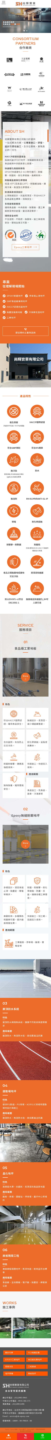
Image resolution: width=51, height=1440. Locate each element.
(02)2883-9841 (20, 1398)
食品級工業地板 (25, 1431)
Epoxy (7, 1429)
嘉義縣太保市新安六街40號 (30, 1413)
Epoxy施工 (22, 1429)
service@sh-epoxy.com (19, 1416)
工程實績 (32, 1367)
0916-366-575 (24, 1401)
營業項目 (9, 1367)
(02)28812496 (18, 1404)
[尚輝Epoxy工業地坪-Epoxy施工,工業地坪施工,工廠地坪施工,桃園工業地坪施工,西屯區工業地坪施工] (25, 4)
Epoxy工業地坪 (23, 247)
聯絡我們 (32, 1374)
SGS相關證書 (34, 1353)
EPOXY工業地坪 (12, 1360)
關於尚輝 (9, 1353)
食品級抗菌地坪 (35, 1360)
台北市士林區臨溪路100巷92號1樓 (29, 1410)
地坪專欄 (9, 1374)
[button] (24, 30)
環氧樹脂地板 (40, 1429)
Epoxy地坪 (30, 1429)
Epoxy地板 (14, 1429)
